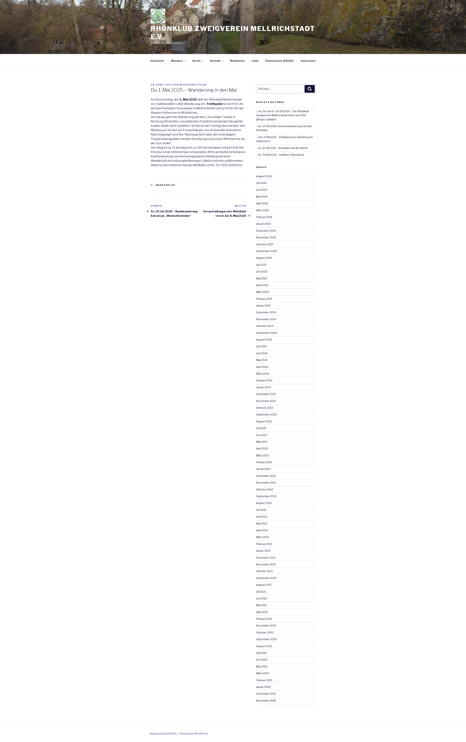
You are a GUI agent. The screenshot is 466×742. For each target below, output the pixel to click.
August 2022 (264, 503)
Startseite (157, 60)
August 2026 (264, 176)
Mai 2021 (261, 605)
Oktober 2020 (264, 632)
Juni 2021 (261, 598)
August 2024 (264, 339)
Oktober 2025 (264, 244)
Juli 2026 (261, 182)
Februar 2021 (264, 618)
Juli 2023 (261, 428)
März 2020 (262, 673)
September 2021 (266, 578)
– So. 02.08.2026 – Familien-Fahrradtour (280, 154)
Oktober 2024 (264, 325)
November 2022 (266, 482)
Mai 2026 (261, 196)
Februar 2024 (264, 380)
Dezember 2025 (266, 230)
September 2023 (266, 414)
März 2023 (262, 455)
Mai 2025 (261, 278)
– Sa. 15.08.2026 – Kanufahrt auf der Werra (281, 148)
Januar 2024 (263, 387)
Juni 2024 (261, 353)
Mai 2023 (261, 441)
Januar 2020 (263, 686)
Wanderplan (165, 185)
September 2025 (266, 251)
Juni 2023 (261, 435)
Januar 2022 (263, 550)
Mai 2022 (261, 523)
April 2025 (262, 285)
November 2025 (266, 237)
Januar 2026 (263, 223)
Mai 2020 (262, 666)
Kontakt (215, 60)
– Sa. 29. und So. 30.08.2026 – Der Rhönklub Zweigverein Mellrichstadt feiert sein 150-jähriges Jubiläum (282, 115)
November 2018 (266, 700)
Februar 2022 (264, 543)
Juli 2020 (261, 652)
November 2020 (266, 625)
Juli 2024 (261, 346)
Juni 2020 (262, 659)
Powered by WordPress (193, 733)
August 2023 (264, 421)
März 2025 (262, 291)
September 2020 (266, 639)
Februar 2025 (264, 298)
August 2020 (264, 646)
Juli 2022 (261, 509)
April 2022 (262, 530)
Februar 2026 (264, 217)
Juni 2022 (261, 516)
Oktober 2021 (264, 571)
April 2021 (262, 612)
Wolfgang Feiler (192, 84)
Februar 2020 (264, 680)
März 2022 (262, 537)
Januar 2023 (263, 468)
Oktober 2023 (264, 407)
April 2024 (262, 366)
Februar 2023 (264, 462)
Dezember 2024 (266, 312)
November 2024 (266, 319)
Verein (196, 60)
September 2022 (266, 496)
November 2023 (266, 401)
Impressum (308, 60)
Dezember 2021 (265, 557)
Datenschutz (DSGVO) (279, 60)
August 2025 (264, 257)
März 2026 (262, 210)
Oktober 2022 (264, 489)
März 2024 (262, 373)
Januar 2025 (263, 305)
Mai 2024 (261, 360)
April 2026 (262, 203)
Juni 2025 (261, 271)
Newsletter (237, 60)
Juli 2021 (261, 591)
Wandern (177, 60)
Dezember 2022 (266, 475)
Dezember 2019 (266, 693)
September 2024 (266, 332)
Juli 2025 (261, 264)
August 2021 (263, 584)
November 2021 (266, 564)
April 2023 (262, 448)
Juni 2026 (261, 189)
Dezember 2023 (266, 394)
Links (255, 60)
